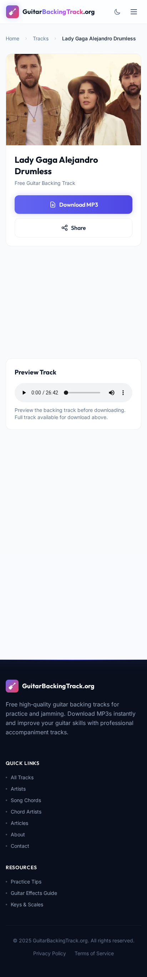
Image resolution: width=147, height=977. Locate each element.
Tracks (41, 38)
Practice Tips (26, 881)
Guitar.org (58, 11)
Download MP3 (78, 204)
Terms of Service (94, 953)
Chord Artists (26, 812)
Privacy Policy (49, 953)
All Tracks (22, 777)
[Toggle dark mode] (117, 11)
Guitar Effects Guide (34, 893)
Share (78, 227)
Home (12, 38)
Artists (18, 789)
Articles (19, 823)
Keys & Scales (27, 904)
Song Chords (26, 800)
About (18, 834)
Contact (20, 846)
